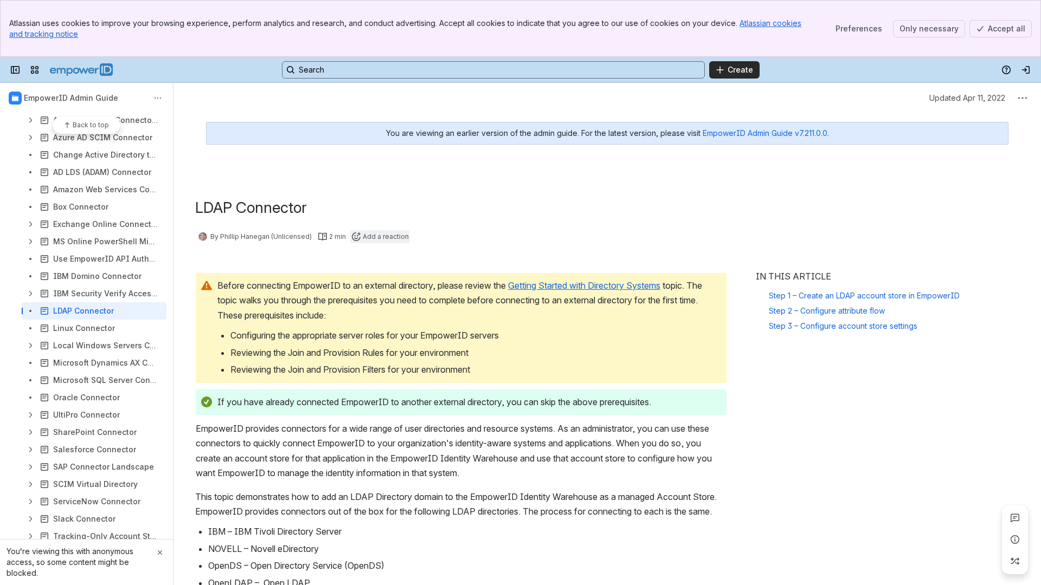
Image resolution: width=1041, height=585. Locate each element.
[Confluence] (81, 70)
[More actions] (157, 98)
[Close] (159, 552)
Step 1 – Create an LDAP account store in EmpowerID (864, 295)
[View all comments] (1015, 517)
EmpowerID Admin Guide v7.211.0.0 (765, 133)
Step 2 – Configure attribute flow (827, 310)
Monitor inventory (800, 341)
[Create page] (1015, 561)
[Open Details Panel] (1015, 539)
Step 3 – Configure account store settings (843, 325)
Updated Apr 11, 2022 (967, 97)
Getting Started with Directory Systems (584, 285)
